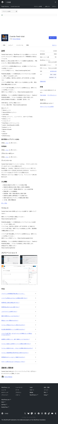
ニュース (3, 390)
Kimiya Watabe (16, 39)
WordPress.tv (34, 395)
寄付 (46, 392)
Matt (3, 402)
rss (55, 77)
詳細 (4, 45)
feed (51, 74)
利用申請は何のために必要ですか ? (10, 307)
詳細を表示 (43, 81)
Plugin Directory (5, 6)
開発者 (31, 392)
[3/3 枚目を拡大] (35, 267)
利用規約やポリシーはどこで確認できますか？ (13, 357)
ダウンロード (53, 37)
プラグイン (18, 392)
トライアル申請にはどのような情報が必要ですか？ (14, 298)
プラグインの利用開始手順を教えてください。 (13, 293)
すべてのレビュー (52, 95)
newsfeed (51, 77)
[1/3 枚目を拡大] (17, 257)
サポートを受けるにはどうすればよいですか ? (13, 361)
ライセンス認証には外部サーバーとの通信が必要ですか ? (16, 343)
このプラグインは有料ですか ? (9, 311)
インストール (19, 45)
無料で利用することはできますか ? (10, 316)
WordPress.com (6, 399)
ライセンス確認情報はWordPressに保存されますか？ (15, 352)
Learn (31, 387)
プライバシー (4, 395)
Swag (46, 395)
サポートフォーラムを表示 (47, 106)
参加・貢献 (47, 387)
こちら (7, 143)
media (54, 74)
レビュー (10, 45)
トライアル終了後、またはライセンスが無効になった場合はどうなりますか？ (16, 334)
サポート (54, 45)
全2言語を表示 (53, 71)
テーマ (17, 390)
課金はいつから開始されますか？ (9, 320)
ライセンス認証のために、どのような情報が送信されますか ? (17, 348)
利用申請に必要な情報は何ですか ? (10, 302)
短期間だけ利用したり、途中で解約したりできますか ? (15, 339)
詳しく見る (4, 203)
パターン (18, 395)
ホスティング (4, 392)
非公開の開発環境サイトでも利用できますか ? (13, 329)
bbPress (4, 404)
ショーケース (19, 387)
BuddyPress (5, 407)
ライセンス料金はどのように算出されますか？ (13, 325)
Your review (43, 95)
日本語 (6, 413)
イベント (46, 390)
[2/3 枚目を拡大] (35, 257)
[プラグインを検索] (16, 11)
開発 (27, 45)
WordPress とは (5, 387)
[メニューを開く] (55, 2)
